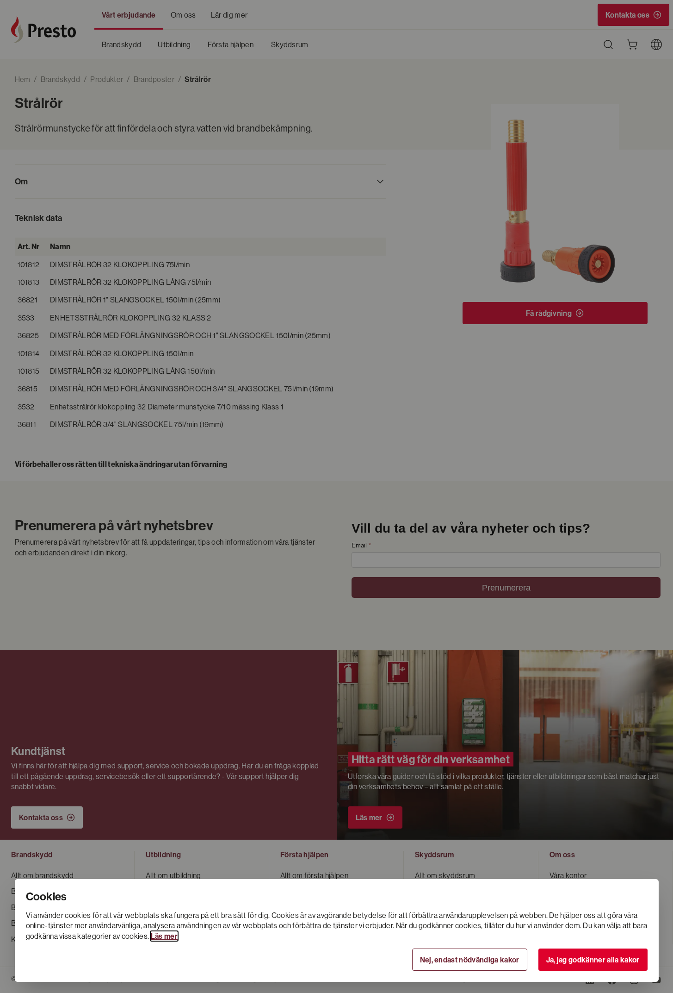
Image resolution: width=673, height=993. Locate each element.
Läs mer (164, 936)
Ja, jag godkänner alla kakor (593, 959)
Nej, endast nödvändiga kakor (469, 959)
